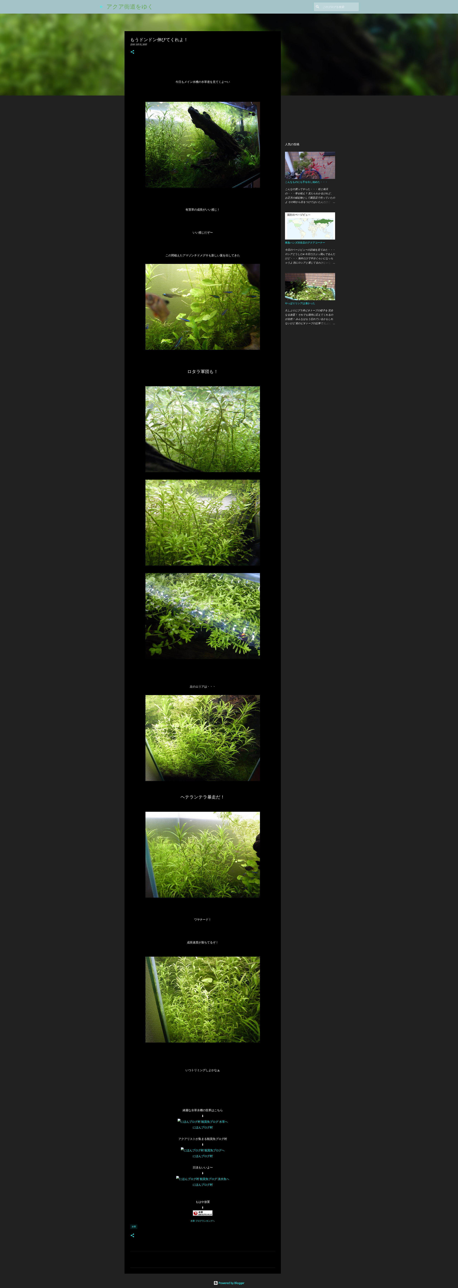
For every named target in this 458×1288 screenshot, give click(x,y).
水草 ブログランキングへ (203, 1220)
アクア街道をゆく (129, 6)
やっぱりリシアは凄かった (300, 303)
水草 (134, 1226)
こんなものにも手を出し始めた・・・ (306, 182)
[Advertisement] (305, 119)
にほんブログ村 (203, 1127)
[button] (132, 52)
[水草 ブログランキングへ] (203, 1215)
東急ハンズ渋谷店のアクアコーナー (305, 242)
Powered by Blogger (231, 1283)
